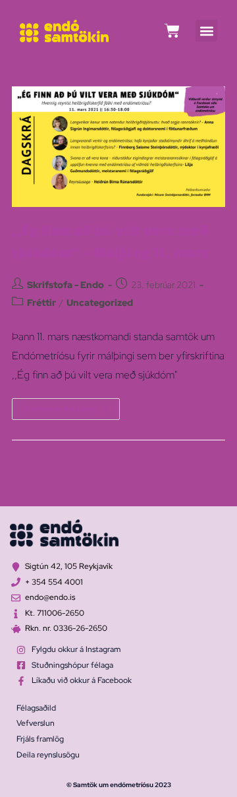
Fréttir (41, 303)
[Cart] (172, 30)
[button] (206, 31)
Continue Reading (71, 405)
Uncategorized (99, 303)
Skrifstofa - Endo (65, 285)
